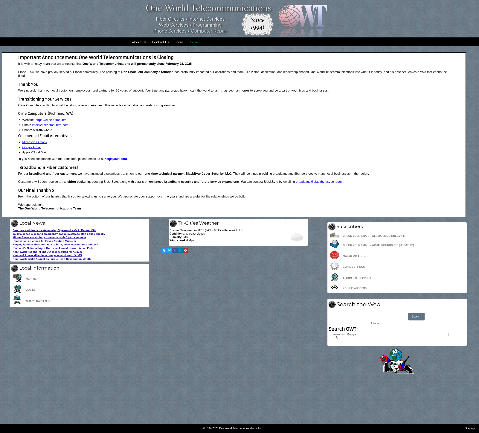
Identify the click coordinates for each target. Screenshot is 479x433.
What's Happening (38, 301)
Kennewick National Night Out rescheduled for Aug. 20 (48, 251)
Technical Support (357, 277)
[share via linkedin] (180, 250)
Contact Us (160, 42)
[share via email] (164, 250)
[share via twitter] (169, 250)
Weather (31, 278)
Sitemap (470, 428)
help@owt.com (116, 159)
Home (193, 42)
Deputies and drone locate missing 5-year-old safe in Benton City (54, 230)
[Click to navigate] (397, 371)
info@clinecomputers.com (50, 125)
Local (179, 42)
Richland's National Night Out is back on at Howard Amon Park (53, 248)
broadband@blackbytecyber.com (319, 181)
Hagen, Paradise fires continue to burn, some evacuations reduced (55, 244)
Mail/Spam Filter (355, 255)
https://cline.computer (51, 120)
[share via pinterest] (185, 250)
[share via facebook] (175, 250)
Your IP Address (355, 288)
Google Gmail (31, 147)
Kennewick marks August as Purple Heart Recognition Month (52, 259)
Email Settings (354, 266)
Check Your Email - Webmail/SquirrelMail (374, 235)
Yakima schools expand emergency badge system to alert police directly (59, 234)
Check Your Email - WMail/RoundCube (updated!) (378, 245)
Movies (30, 289)
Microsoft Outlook (34, 142)
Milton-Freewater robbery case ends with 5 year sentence (49, 237)
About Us (139, 42)
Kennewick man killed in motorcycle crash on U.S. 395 (47, 255)
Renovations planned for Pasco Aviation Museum (44, 241)
